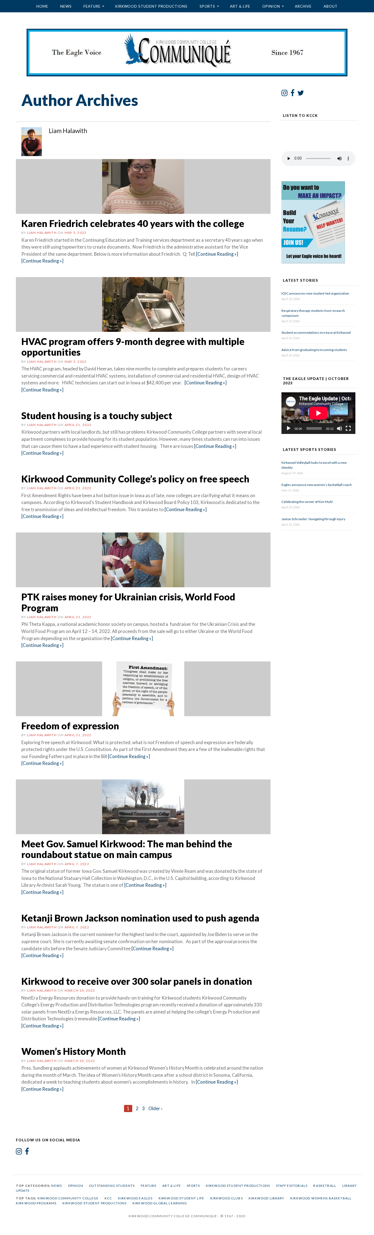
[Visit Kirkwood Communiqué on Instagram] (284, 94)
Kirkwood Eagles (135, 1198)
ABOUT (331, 6)
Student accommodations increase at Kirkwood (316, 332)
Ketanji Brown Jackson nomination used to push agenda (140, 917)
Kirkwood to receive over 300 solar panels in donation (136, 981)
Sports (207, 6)
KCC (108, 1198)
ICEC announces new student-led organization (315, 293)
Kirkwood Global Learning (160, 1203)
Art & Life (240, 6)
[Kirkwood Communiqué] (187, 52)
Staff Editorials (291, 1185)
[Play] (288, 428)
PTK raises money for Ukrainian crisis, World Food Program (128, 602)
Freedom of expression (70, 725)
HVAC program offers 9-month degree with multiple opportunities (132, 347)
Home (42, 6)
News (66, 6)
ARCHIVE (303, 6)
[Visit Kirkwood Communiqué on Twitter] (300, 94)
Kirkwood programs (36, 1203)
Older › (155, 1108)
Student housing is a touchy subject (96, 415)
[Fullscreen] (348, 428)
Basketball (324, 1185)
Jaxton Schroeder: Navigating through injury (313, 519)
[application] (318, 413)
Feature (92, 6)
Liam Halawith (42, 233)
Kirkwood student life (181, 1198)
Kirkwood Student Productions (151, 6)
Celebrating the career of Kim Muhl (307, 502)
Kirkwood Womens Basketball (321, 1198)
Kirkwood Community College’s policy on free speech (135, 478)
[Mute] (339, 428)
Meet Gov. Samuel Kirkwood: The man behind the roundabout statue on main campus (126, 849)
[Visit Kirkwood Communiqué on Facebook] (292, 94)
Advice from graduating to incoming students (314, 350)
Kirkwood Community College (68, 1198)
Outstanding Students (112, 1185)
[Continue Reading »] (216, 254)
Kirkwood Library (266, 1198)
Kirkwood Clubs (226, 1198)
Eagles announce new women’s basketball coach (316, 485)
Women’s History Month (73, 1051)
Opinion (271, 6)
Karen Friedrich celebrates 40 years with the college (132, 223)
